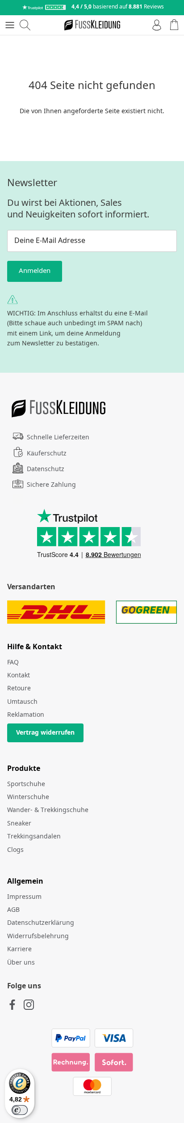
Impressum (24, 897)
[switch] (20, 1110)
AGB (13, 910)
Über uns (21, 963)
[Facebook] (12, 1005)
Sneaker (19, 824)
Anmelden (34, 271)
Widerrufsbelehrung (38, 936)
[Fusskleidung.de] (92, 25)
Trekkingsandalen (34, 837)
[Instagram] (29, 1005)
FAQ (13, 663)
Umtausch (22, 702)
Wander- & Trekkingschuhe (47, 810)
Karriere (19, 949)
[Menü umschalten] (10, 25)
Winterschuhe (28, 797)
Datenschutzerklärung (40, 923)
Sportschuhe (26, 784)
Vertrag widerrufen (45, 733)
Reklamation (25, 715)
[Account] (154, 25)
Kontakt (18, 676)
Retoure (19, 689)
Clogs (15, 850)
